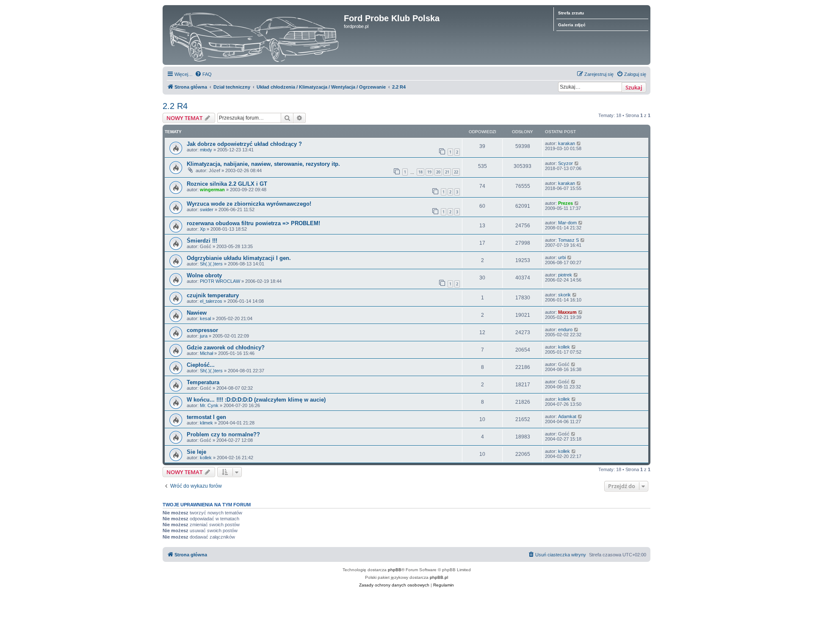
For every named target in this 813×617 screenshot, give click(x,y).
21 (447, 172)
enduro (565, 329)
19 (429, 172)
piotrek (565, 274)
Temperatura (203, 382)
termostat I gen (206, 417)
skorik (564, 294)
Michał (206, 353)
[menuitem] (203, 74)
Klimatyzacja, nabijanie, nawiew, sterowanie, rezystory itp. (263, 164)
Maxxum (567, 312)
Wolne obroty (204, 275)
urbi (562, 257)
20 (438, 172)
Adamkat (567, 416)
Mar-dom (567, 222)
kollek (564, 346)
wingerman (212, 189)
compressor (202, 330)
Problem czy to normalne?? (223, 434)
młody (206, 149)
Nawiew (197, 313)
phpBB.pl (439, 577)
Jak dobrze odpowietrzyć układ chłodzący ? (244, 144)
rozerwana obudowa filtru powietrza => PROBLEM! (253, 223)
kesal (205, 318)
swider (206, 209)
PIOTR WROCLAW (220, 281)
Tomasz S (568, 240)
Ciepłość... (201, 365)
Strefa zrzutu (571, 13)
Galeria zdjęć (572, 24)
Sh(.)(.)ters (211, 263)
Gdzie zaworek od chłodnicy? (226, 347)
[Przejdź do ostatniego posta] (579, 143)
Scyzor (565, 163)
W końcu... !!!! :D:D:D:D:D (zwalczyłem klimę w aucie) (256, 399)
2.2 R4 (175, 106)
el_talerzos (211, 301)
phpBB (394, 569)
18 (420, 172)
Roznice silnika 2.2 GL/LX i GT (227, 184)
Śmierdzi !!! (202, 240)
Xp (202, 229)
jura (203, 335)
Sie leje (196, 452)
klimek (206, 422)
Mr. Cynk (209, 405)
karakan (566, 143)
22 (456, 172)
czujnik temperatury (213, 295)
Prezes (565, 203)
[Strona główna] (254, 35)
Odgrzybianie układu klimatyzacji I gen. (239, 258)
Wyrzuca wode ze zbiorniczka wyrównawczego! (249, 204)
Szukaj (633, 87)
